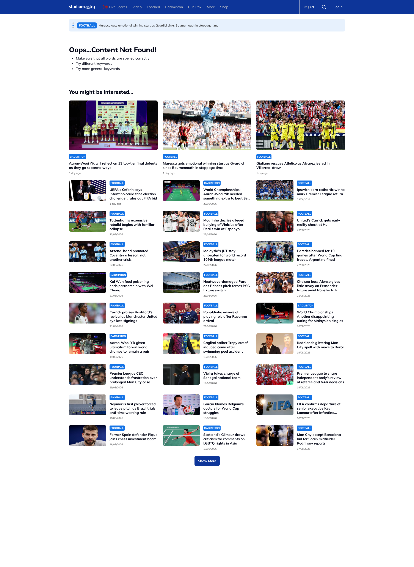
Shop (224, 7)
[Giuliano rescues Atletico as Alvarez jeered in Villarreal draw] (300, 125)
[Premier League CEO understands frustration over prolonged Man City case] (87, 374)
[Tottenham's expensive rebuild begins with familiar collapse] (87, 221)
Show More (207, 461)
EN (312, 7)
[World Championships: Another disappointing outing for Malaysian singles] (274, 313)
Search (324, 7)
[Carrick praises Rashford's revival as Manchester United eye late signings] (87, 313)
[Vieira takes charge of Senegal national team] (181, 374)
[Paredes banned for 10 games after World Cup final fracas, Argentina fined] (274, 251)
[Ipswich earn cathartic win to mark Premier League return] (274, 190)
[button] (73, 23)
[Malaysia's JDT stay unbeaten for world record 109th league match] (181, 251)
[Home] (82, 7)
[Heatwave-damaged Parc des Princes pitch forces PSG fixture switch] (181, 282)
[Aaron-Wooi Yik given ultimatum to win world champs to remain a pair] (87, 343)
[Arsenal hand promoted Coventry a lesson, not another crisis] (87, 251)
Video (137, 7)
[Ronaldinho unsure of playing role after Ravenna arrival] (181, 313)
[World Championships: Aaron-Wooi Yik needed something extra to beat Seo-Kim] (181, 190)
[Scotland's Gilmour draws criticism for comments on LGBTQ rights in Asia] (181, 435)
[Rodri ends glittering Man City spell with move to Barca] (274, 343)
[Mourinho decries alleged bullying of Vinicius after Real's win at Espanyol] (181, 221)
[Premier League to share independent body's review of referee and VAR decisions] (274, 374)
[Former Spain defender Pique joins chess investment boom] (87, 435)
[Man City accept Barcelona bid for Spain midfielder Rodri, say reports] (274, 435)
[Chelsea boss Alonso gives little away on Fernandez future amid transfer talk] (274, 282)
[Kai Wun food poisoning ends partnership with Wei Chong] (87, 282)
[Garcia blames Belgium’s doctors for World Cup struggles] (181, 404)
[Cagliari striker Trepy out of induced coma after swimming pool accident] (181, 343)
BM (305, 7)
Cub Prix (195, 7)
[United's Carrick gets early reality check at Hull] (274, 221)
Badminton (174, 7)
